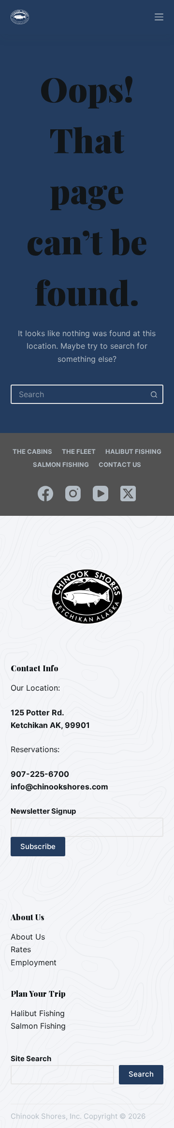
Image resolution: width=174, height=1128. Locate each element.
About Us (28, 937)
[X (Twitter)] (128, 493)
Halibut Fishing (133, 451)
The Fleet (79, 451)
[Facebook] (45, 493)
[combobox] (78, 394)
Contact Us (120, 464)
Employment (34, 962)
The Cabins (32, 451)
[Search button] (153, 394)
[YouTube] (100, 493)
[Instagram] (73, 493)
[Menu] (159, 17)
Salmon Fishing (61, 464)
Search (141, 1074)
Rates (21, 949)
